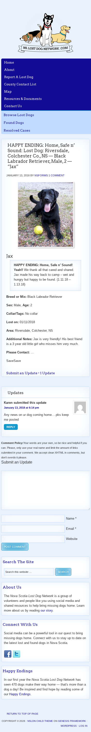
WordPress (69, 726)
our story (47, 610)
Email (70, 528)
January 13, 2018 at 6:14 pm (21, 407)
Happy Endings (20, 694)
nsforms (41, 175)
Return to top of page (22, 713)
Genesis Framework (72, 721)
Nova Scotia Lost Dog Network (45, 32)
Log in (83, 726)
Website (71, 539)
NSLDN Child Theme (40, 721)
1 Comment (57, 175)
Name (70, 518)
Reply (11, 427)
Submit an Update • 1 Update (30, 373)
